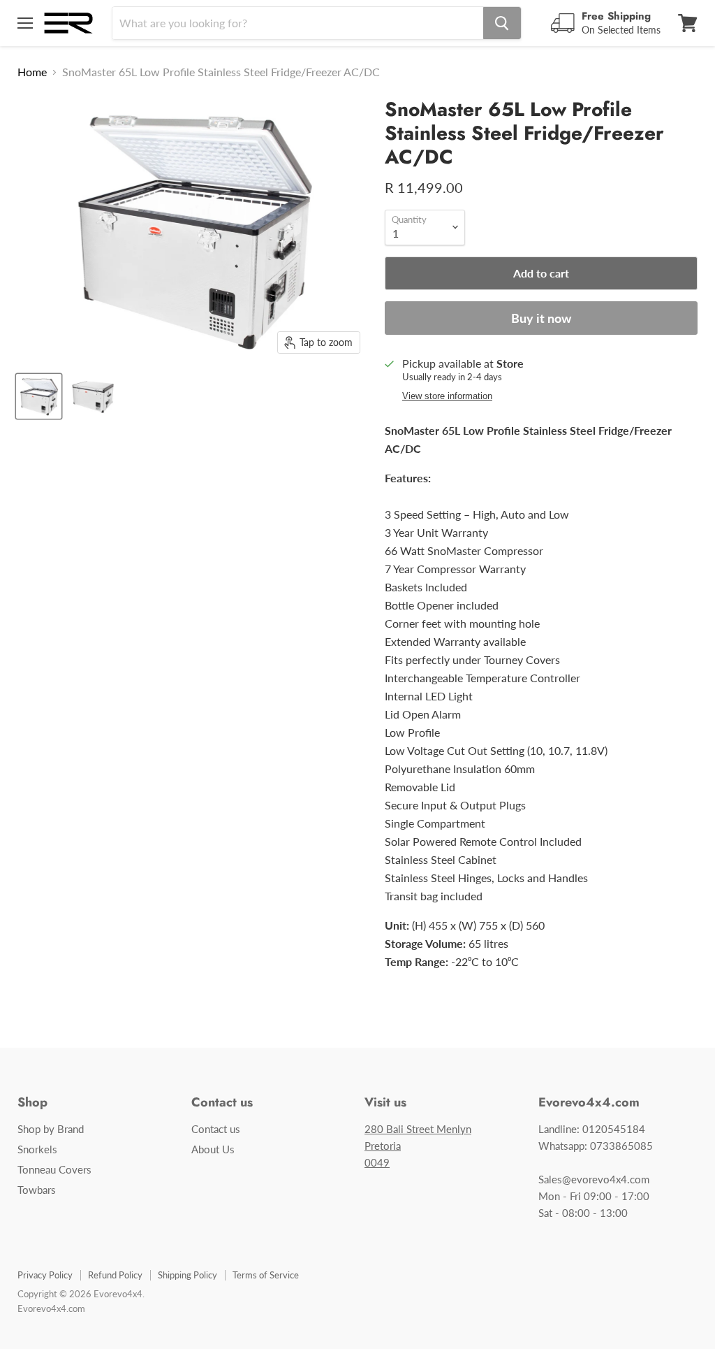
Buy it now (541, 318)
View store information (447, 396)
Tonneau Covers (54, 1169)
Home (32, 72)
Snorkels (37, 1149)
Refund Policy (115, 1275)
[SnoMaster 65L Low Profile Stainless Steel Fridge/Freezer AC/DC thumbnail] (38, 396)
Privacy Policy (45, 1275)
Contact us (215, 1129)
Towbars (36, 1189)
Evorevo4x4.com (51, 1308)
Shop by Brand (50, 1129)
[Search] (502, 23)
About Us (213, 1149)
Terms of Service (266, 1275)
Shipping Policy (187, 1275)
